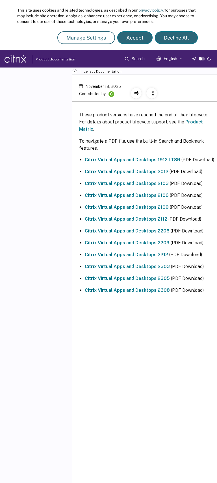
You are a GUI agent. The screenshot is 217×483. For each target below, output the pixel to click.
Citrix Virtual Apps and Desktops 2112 (126, 219)
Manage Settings (86, 38)
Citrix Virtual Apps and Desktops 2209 (127, 242)
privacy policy (150, 10)
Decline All (176, 38)
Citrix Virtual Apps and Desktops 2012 (126, 171)
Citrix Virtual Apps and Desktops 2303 (127, 266)
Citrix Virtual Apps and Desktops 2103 (127, 183)
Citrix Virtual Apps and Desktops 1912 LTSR (132, 159)
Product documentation (48, 59)
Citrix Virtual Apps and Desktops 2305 (127, 278)
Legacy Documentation (102, 71)
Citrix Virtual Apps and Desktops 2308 (127, 290)
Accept (135, 38)
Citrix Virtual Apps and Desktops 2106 (127, 195)
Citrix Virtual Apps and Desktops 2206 (127, 231)
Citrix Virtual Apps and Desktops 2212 (126, 254)
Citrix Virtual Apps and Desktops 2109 (127, 207)
